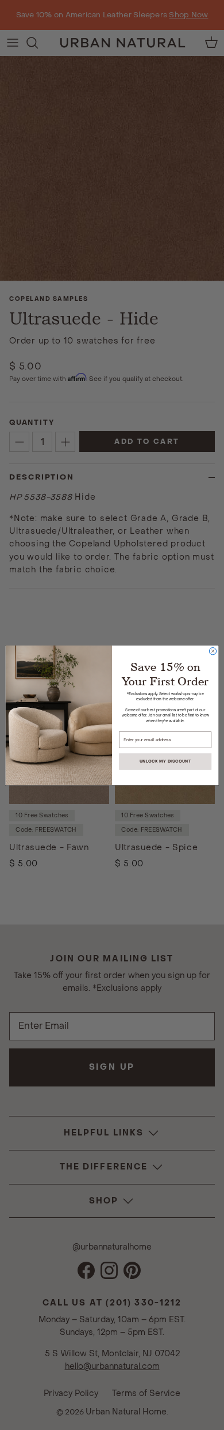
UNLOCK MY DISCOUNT (165, 761)
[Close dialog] (212, 650)
